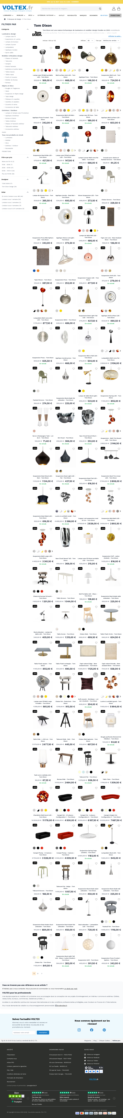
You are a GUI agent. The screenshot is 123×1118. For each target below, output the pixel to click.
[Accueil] (5, 19)
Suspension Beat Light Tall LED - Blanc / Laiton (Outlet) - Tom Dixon (65, 958)
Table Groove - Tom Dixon (66, 598)
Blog (95, 1040)
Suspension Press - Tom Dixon (42, 357)
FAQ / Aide (10, 1070)
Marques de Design (14, 19)
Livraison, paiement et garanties (17, 1066)
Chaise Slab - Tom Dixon (88, 634)
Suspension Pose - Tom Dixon (65, 280)
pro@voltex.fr (62, 1005)
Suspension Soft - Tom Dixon (88, 960)
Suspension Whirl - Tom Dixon (65, 320)
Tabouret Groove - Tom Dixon (43, 890)
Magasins (87, 1040)
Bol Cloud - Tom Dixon (65, 438)
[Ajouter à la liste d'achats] (51, 48)
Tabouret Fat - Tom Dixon (88, 777)
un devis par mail (70, 989)
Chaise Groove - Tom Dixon (111, 199)
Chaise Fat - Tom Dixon (43, 962)
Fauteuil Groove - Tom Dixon (43, 400)
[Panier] (118, 9)
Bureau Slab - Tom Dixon (65, 779)
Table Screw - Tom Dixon (65, 634)
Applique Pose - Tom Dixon (88, 77)
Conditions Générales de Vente (16, 1074)
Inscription (43, 1032)
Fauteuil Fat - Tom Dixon (111, 926)
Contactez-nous (12, 1058)
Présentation (11, 1055)
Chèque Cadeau (104, 1040)
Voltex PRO (10, 1062)
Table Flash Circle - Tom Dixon (110, 634)
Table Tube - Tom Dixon (111, 779)
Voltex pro (116, 1040)
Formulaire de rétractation (15, 1078)
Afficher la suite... (114, 36)
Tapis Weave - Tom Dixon (43, 280)
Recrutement (11, 1081)
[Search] (100, 8)
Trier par (98, 40)
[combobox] (71, 8)
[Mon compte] (113, 9)
